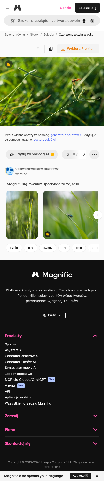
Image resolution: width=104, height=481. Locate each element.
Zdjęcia (49, 35)
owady (47, 248)
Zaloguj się (87, 8)
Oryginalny (33, 64)
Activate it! (80, 476)
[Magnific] (52, 276)
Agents (14, 385)
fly (64, 248)
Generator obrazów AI (22, 356)
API (7, 391)
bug (30, 248)
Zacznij (11, 415)
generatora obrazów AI (66, 135)
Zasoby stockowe (18, 374)
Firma (10, 429)
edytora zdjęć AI (45, 140)
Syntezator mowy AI (21, 368)
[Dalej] (84, 154)
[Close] (97, 476)
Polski (52, 315)
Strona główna (15, 35)
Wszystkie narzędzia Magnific (28, 403)
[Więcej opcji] (38, 48)
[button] (52, 315)
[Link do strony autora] (9, 172)
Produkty (13, 335)
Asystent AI (13, 350)
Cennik (65, 8)
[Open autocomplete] (10, 21)
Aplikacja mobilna (18, 397)
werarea (21, 174)
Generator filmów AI (20, 362)
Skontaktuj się (17, 443)
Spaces (10, 344)
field (79, 248)
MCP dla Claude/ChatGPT (29, 379)
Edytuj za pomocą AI (29, 155)
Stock (34, 35)
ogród (14, 248)
